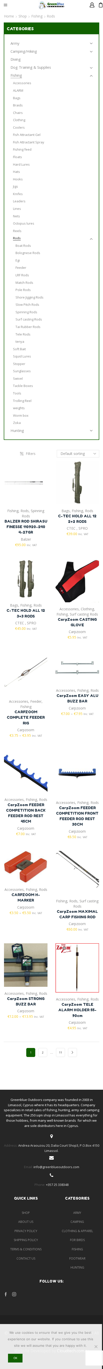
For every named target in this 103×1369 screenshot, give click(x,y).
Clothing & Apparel (77, 1231)
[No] (95, 1346)
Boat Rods (23, 245)
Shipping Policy (26, 1240)
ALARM (18, 90)
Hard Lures (21, 164)
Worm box (20, 415)
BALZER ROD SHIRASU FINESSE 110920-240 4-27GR (25, 526)
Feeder (36, 701)
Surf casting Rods (84, 614)
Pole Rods (23, 290)
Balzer (26, 539)
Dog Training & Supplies (30, 67)
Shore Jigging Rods (30, 297)
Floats (17, 157)
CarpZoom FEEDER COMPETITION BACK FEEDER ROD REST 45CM (26, 813)
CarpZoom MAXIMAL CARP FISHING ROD (77, 914)
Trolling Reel (22, 400)
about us (25, 1222)
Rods (24, 510)
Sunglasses (22, 371)
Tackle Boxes (23, 385)
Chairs (18, 112)
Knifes (18, 194)
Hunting (17, 430)
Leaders (19, 201)
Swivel (18, 378)
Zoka (17, 422)
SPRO (83, 528)
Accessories (69, 609)
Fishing (36, 16)
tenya (20, 341)
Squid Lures (22, 356)
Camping (77, 1222)
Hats (16, 171)
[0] (98, 4)
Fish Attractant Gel (26, 134)
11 (60, 1052)
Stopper (19, 363)
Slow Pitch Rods (27, 304)
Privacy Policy (25, 1231)
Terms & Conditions (26, 1249)
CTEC (71, 528)
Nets (16, 216)
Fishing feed (22, 149)
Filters (31, 453)
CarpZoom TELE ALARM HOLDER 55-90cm (77, 1010)
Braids (18, 105)
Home (9, 16)
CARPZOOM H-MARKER (26, 897)
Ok (15, 1358)
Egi (18, 260)
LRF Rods (22, 275)
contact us (25, 1258)
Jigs (15, 186)
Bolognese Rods (28, 253)
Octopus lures (23, 223)
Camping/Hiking (23, 51)
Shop (22, 16)
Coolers (19, 127)
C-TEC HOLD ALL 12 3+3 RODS (25, 613)
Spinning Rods (26, 312)
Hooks (18, 179)
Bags (66, 510)
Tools (17, 393)
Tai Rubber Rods (28, 327)
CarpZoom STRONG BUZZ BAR (25, 1001)
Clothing (87, 609)
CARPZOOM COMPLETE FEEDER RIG (26, 717)
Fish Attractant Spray (28, 142)
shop (26, 1213)
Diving (15, 59)
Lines (17, 208)
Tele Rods (23, 334)
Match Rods (24, 282)
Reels (17, 231)
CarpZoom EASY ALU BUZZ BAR (77, 698)
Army (14, 43)
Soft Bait (19, 349)
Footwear (77, 1258)
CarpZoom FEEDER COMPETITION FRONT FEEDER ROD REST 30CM (77, 816)
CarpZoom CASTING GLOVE (77, 622)
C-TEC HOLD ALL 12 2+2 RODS (77, 519)
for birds (77, 1240)
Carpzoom (77, 631)
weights (19, 408)
